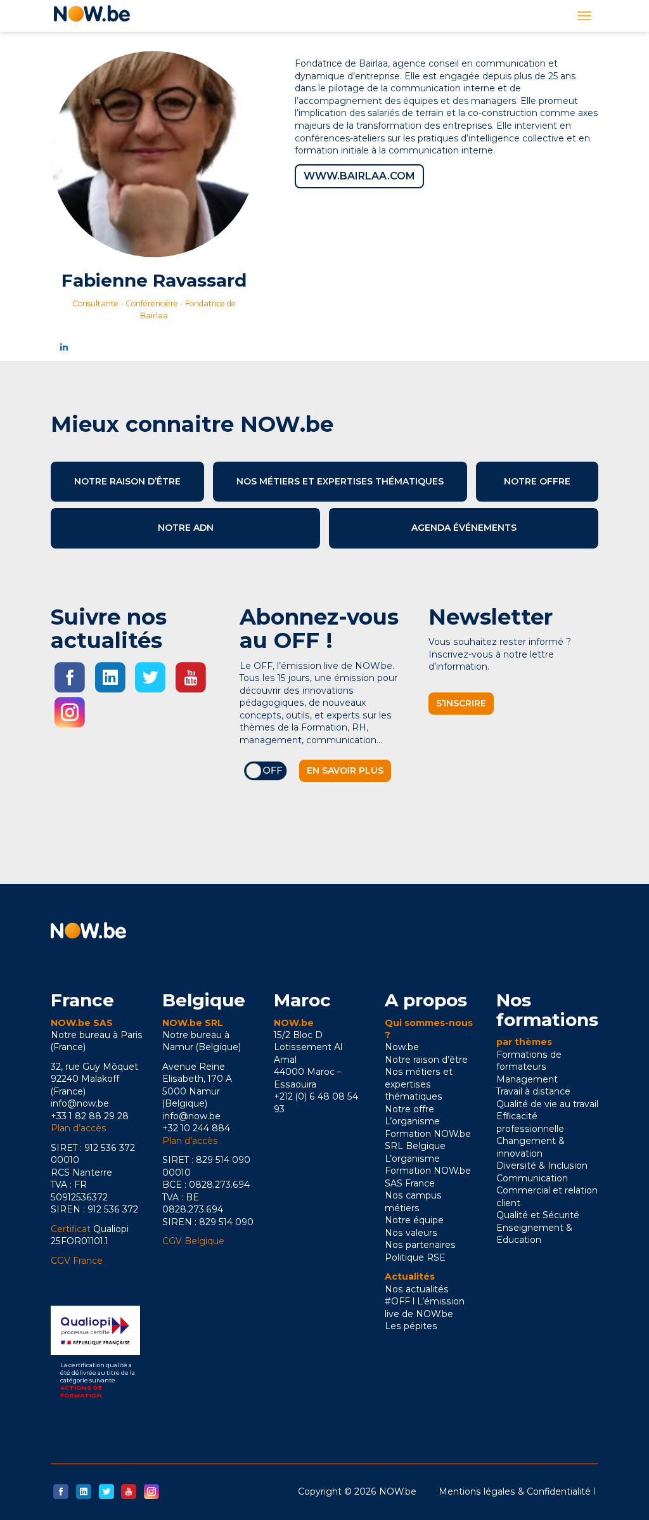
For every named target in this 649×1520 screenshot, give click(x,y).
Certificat (71, 1229)
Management (527, 1079)
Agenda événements (464, 528)
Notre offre (537, 481)
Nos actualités (417, 1289)
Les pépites (411, 1326)
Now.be (402, 1047)
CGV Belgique (193, 1241)
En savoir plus (345, 770)
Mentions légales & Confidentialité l (517, 1491)
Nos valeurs (411, 1233)
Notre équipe (414, 1220)
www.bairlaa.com (359, 176)
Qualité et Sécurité (537, 1215)
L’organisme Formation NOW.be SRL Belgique (428, 1133)
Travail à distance (533, 1091)
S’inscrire (461, 703)
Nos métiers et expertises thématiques (340, 481)
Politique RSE (415, 1257)
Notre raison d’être (127, 481)
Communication (532, 1178)
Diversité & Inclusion (542, 1165)
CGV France (77, 1261)
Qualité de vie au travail (547, 1104)
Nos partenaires (420, 1245)
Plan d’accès (78, 1128)
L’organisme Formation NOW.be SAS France (428, 1170)
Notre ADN (186, 528)
